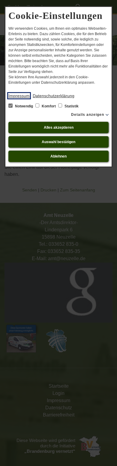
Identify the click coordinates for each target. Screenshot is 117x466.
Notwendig (24, 106)
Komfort (49, 106)
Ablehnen (58, 156)
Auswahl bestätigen (58, 142)
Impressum (19, 95)
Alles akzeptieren (59, 127)
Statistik (71, 106)
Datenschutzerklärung (53, 95)
